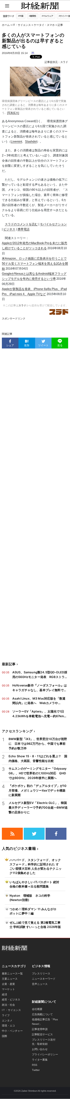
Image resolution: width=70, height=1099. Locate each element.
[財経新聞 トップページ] (39, 5)
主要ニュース (10, 978)
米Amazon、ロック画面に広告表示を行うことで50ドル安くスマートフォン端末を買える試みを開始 (35, 263)
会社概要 (37, 1009)
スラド (64, 62)
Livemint (16, 141)
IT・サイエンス (22, 24)
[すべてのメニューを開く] (7, 6)
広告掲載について (42, 1014)
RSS (34, 1064)
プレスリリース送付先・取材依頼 (43, 1042)
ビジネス (9, 229)
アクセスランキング (17, 731)
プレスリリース (41, 973)
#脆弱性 (32, 16)
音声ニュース (40, 983)
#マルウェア (47, 16)
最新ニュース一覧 (12, 973)
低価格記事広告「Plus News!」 (45, 1021)
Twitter (36, 1069)
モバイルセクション (53, 224)
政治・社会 (8, 1004)
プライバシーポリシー (45, 1054)
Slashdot (31, 141)
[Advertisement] (35, 505)
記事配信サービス (42, 1034)
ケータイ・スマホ (44, 24)
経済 (4, 994)
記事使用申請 (40, 1029)
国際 (4, 1036)
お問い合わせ (40, 1049)
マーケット (8, 989)
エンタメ (7, 1020)
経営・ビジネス (11, 999)
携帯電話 (23, 229)
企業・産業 (8, 983)
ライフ (6, 1015)
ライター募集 (40, 1059)
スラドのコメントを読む (21, 224)
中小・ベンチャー (12, 1030)
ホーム (6, 24)
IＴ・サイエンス (11, 1010)
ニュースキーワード (43, 978)
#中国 (20, 16)
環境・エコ (8, 1025)
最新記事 (8, 664)
